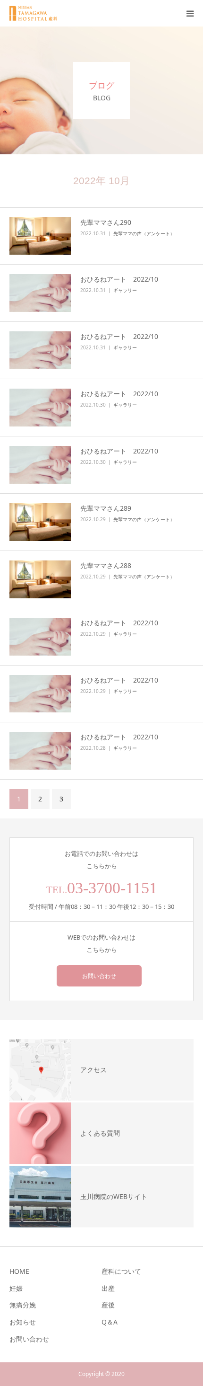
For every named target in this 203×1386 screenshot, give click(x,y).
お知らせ (22, 1321)
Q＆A (110, 1321)
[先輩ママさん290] (40, 236)
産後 (108, 1304)
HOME (19, 1271)
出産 (108, 1288)
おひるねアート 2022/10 (119, 279)
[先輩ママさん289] (40, 522)
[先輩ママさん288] (40, 579)
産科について (121, 1271)
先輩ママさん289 (105, 508)
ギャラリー (125, 290)
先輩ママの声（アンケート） (144, 233)
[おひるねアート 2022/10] (40, 293)
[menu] (190, 13)
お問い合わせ (99, 976)
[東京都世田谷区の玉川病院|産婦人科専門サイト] (36, 13)
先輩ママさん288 (105, 565)
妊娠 (16, 1288)
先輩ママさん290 (105, 222)
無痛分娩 (22, 1304)
